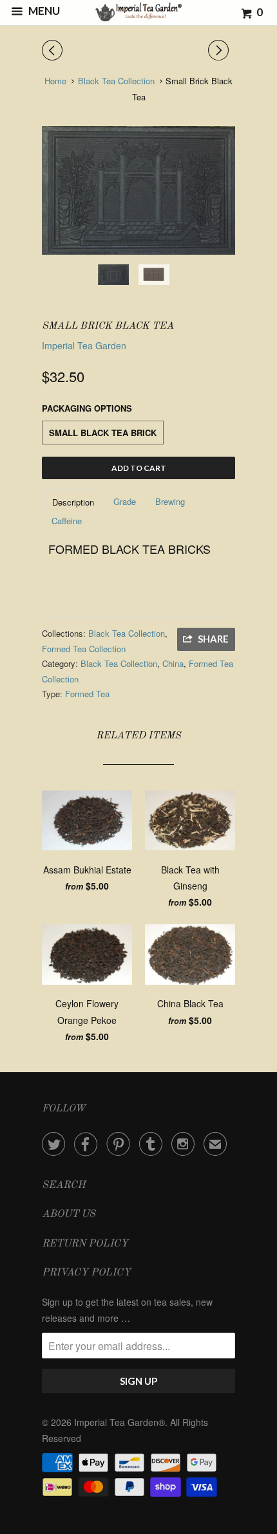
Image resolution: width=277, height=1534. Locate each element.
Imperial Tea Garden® (119, 1422)
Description (73, 502)
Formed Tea (87, 694)
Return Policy (85, 1244)
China (173, 663)
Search (64, 1185)
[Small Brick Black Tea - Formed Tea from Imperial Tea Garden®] (138, 190)
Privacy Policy (86, 1273)
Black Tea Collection (126, 633)
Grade (124, 501)
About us (68, 1214)
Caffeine (67, 521)
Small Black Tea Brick (103, 432)
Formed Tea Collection (84, 649)
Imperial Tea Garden (84, 345)
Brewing (170, 501)
